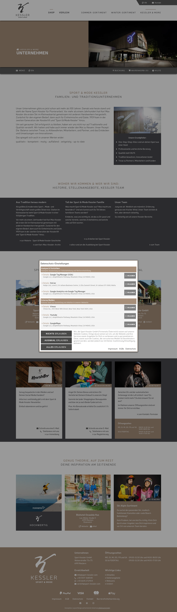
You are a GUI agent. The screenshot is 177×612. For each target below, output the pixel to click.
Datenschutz (130, 348)
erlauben (131, 276)
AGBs (121, 348)
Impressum (113, 348)
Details (46, 274)
